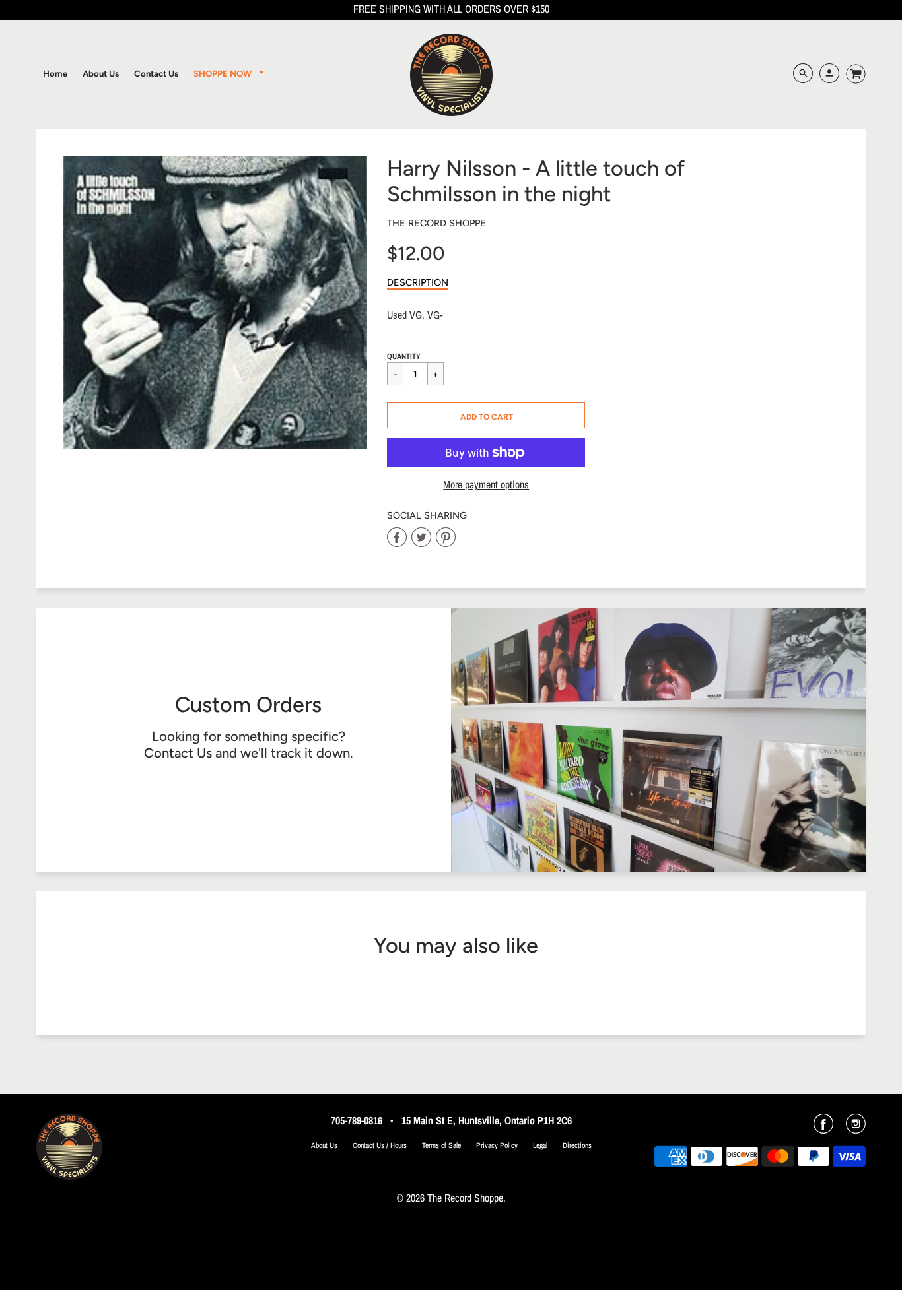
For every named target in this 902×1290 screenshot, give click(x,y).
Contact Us (178, 753)
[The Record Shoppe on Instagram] (856, 1128)
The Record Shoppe (436, 223)
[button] (486, 415)
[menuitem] (55, 73)
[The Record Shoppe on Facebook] (823, 1128)
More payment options (486, 485)
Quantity (404, 356)
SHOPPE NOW (223, 73)
